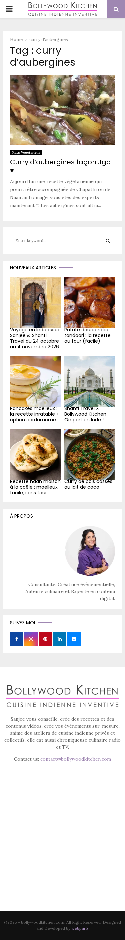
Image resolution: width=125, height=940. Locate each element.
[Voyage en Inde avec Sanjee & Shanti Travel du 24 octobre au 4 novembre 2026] (35, 302)
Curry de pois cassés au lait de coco (88, 484)
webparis (80, 928)
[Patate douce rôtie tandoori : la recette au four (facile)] (89, 302)
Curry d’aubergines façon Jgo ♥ (60, 166)
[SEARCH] (108, 240)
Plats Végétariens (26, 152)
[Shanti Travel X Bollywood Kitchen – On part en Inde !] (89, 381)
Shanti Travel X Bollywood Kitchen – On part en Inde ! (87, 414)
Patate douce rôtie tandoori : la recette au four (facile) (87, 335)
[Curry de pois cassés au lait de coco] (89, 454)
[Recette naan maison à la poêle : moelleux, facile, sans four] (35, 454)
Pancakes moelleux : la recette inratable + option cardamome (34, 414)
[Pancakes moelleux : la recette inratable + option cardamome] (35, 381)
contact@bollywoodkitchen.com (75, 759)
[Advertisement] (62, 845)
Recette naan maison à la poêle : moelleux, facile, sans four (35, 487)
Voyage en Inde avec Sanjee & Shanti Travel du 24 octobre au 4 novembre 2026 (34, 338)
